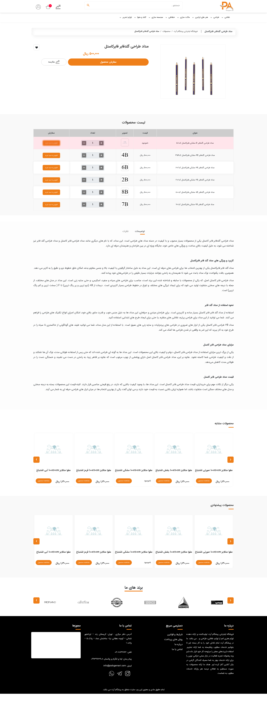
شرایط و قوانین (175, 634)
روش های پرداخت (173, 639)
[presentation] (230, 460)
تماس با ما (177, 649)
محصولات (166, 31)
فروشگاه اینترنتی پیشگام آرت (185, 31)
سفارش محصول (108, 62)
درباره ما (178, 644)
